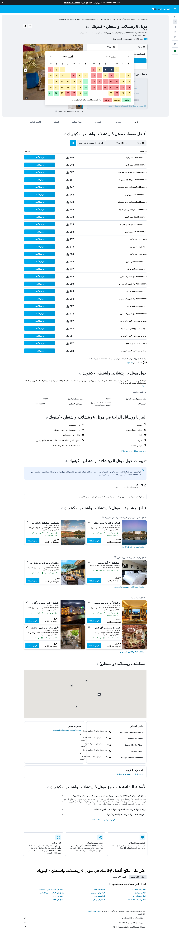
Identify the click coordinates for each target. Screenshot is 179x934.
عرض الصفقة (94, 540)
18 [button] (99, 81)
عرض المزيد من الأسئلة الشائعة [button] (103, 819)
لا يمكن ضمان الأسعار (94, 911)
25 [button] (99, 87)
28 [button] (123, 93)
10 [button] (105, 75)
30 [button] (111, 93)
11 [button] (99, 75)
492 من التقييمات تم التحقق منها (126, 39)
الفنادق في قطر (99, 889)
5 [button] (93, 69)
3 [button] (105, 69)
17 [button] (105, 81)
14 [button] (123, 81)
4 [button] (99, 69)
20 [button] (128, 87)
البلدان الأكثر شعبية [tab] (137, 877)
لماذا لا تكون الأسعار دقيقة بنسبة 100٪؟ (129, 926)
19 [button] (93, 81)
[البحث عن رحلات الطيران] (175, 16)
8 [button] (117, 75)
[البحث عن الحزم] (175, 32)
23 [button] (111, 87)
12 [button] (93, 75)
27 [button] (128, 93)
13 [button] (128, 81)
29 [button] (117, 93)
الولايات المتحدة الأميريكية (127, 19)
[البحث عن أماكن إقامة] (175, 21)
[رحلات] (175, 44)
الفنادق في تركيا (140, 892)
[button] (2, 2)
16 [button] (111, 81)
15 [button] (117, 81)
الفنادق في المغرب (139, 889)
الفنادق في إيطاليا (99, 899)
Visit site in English (72, 2)
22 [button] (117, 87)
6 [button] (128, 75)
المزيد (144, 385)
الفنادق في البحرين (139, 896)
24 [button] (105, 87)
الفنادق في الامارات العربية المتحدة (51, 892)
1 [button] (117, 69)
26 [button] (93, 87)
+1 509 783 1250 (140, 35)
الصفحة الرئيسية (142, 19)
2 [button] (111, 69)
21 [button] (123, 87)
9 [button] (111, 75)
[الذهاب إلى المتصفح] (175, 37)
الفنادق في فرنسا (58, 896)
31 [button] (50, 93)
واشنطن (106, 19)
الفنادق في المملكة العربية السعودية (51, 889)
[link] (133, 546)
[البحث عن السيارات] (175, 26)
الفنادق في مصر (99, 896)
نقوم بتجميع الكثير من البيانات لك (132, 922)
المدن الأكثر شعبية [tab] (119, 877)
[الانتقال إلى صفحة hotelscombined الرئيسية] (160, 9)
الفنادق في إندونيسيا (98, 892)
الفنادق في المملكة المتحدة (136, 899)
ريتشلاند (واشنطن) (90, 19)
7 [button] (122, 75)
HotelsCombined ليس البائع (133, 918)
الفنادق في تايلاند (58, 899)
